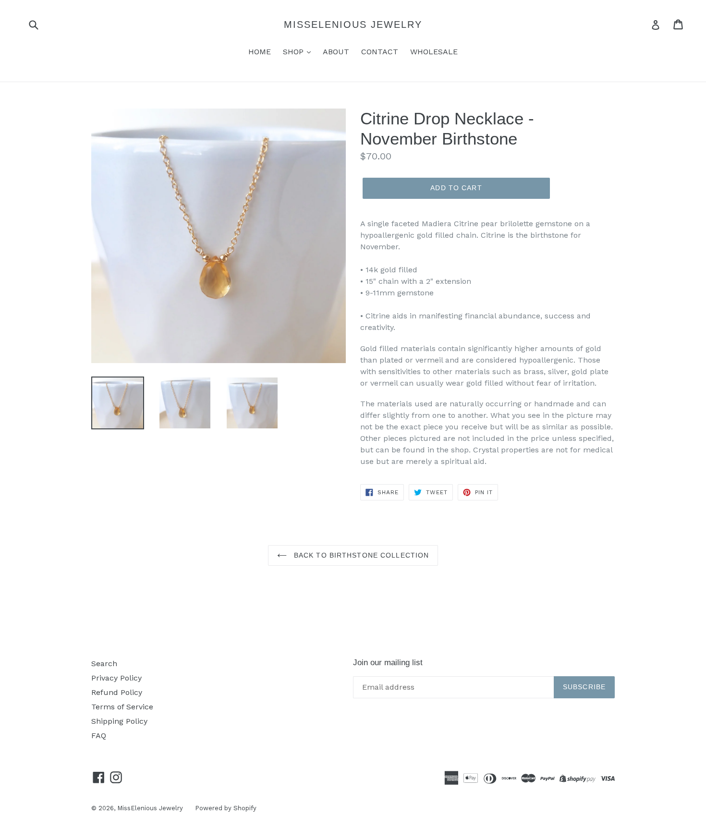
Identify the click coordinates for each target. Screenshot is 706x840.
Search (104, 663)
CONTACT (379, 51)
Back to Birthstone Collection (360, 555)
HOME (259, 51)
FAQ (98, 735)
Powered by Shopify (225, 808)
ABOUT (336, 51)
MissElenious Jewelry (353, 24)
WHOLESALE (434, 51)
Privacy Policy (116, 677)
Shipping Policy (119, 721)
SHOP (294, 51)
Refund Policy (116, 692)
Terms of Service (122, 706)
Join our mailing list (388, 662)
